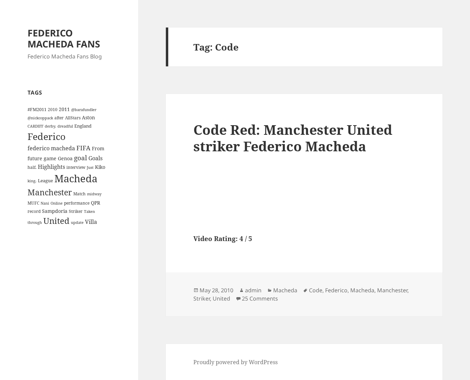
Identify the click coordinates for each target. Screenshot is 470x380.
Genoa (65, 158)
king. (32, 180)
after (59, 117)
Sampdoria (54, 211)
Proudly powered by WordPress (235, 362)
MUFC (33, 203)
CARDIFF (35, 126)
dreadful (65, 126)
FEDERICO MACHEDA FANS (64, 38)
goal (80, 157)
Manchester (50, 192)
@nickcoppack (40, 118)
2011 (64, 109)
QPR (95, 202)
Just (90, 167)
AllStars (73, 117)
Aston (88, 117)
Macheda (75, 178)
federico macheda (51, 148)
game (50, 158)
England (83, 126)
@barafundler (83, 109)
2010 (52, 109)
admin (253, 290)
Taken (89, 211)
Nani (45, 203)
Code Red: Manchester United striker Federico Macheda (292, 137)
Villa (91, 222)
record (34, 211)
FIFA (83, 148)
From (98, 148)
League (45, 180)
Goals (95, 158)
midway (94, 194)
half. (32, 167)
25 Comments (260, 298)
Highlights (51, 167)
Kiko (100, 167)
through (35, 222)
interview (75, 167)
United (56, 220)
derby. (50, 126)
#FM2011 (37, 109)
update (77, 222)
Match (79, 193)
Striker (76, 211)
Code (315, 290)
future (35, 158)
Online (57, 203)
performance (76, 203)
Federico (47, 136)
